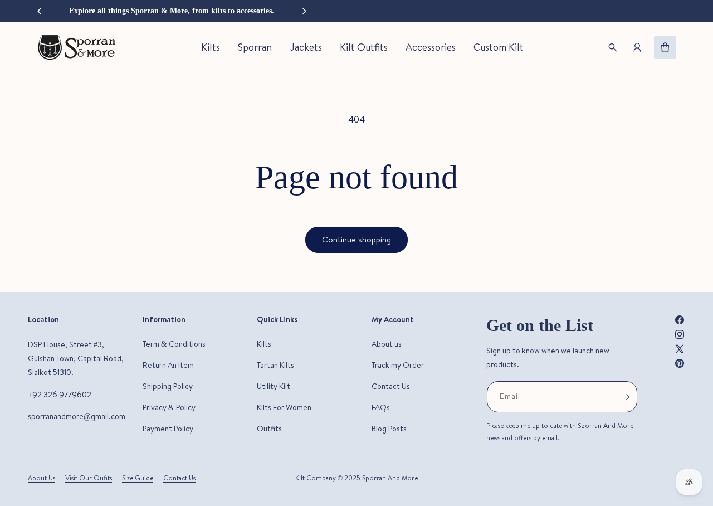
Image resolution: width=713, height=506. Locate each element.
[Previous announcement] (39, 11)
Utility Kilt (273, 386)
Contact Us (391, 386)
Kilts (264, 343)
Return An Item (168, 365)
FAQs (381, 407)
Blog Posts (389, 428)
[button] (613, 47)
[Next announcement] (304, 11)
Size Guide (137, 478)
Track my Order (398, 365)
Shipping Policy (168, 386)
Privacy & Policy (169, 407)
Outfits (269, 428)
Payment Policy (168, 428)
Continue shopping (356, 239)
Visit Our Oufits (88, 478)
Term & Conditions (174, 343)
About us (387, 343)
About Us (41, 478)
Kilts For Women (284, 407)
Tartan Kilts (275, 365)
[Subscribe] (625, 397)
